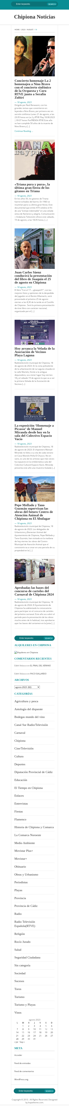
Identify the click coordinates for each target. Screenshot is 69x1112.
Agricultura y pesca (26, 701)
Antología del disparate (28, 709)
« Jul (16, 1042)
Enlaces (19, 795)
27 (52, 1035)
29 (23, 1038)
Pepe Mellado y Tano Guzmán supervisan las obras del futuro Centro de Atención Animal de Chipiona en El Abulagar (34, 511)
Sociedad (19, 973)
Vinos (17, 1012)
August (30, 29)
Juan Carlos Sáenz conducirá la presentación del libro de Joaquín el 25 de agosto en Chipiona (33, 277)
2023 (23, 29)
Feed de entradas (22, 1063)
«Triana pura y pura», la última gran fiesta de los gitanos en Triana (32, 187)
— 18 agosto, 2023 (23, 102)
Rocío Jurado (22, 941)
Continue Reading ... (24, 131)
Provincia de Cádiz (26, 906)
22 (23, 1035)
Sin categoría (22, 965)
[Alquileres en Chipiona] (26, 652)
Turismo (19, 997)
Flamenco (20, 819)
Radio (18, 913)
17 (34, 1032)
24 (34, 1035)
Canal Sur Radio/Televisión (31, 724)
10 (34, 1029)
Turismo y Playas (25, 1004)
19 (46, 1032)
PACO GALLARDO (38, 673)
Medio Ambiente (24, 843)
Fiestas (18, 811)
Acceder (18, 1055)
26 (46, 1035)
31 (34, 1038)
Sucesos (19, 981)
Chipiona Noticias (34, 17)
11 (40, 1029)
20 (52, 1032)
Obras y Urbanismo (26, 874)
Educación (20, 780)
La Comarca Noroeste (27, 835)
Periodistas (21, 882)
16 (29, 1032)
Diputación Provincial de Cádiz (33, 772)
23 (29, 1035)
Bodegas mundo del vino (29, 717)
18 (40, 1032)
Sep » (22, 1042)
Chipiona (19, 740)
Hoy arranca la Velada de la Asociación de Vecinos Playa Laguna (35, 352)
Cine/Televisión (23, 748)
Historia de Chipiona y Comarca (34, 827)
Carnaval (19, 732)
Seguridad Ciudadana (27, 957)
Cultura (18, 756)
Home (17, 29)
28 (17, 1038)
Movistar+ (20, 858)
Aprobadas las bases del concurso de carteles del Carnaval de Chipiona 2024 (34, 591)
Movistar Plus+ (23, 850)
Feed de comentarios (24, 1071)
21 (17, 1035)
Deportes (19, 764)
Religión (19, 934)
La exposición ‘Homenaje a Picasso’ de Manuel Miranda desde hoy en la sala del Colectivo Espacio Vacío (34, 432)
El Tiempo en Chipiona (28, 788)
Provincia (20, 898)
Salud (17, 949)
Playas (18, 890)
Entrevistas (21, 803)
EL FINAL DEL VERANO (40, 665)
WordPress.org (21, 1079)
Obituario (20, 866)
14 (17, 1032)
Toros (17, 989)
